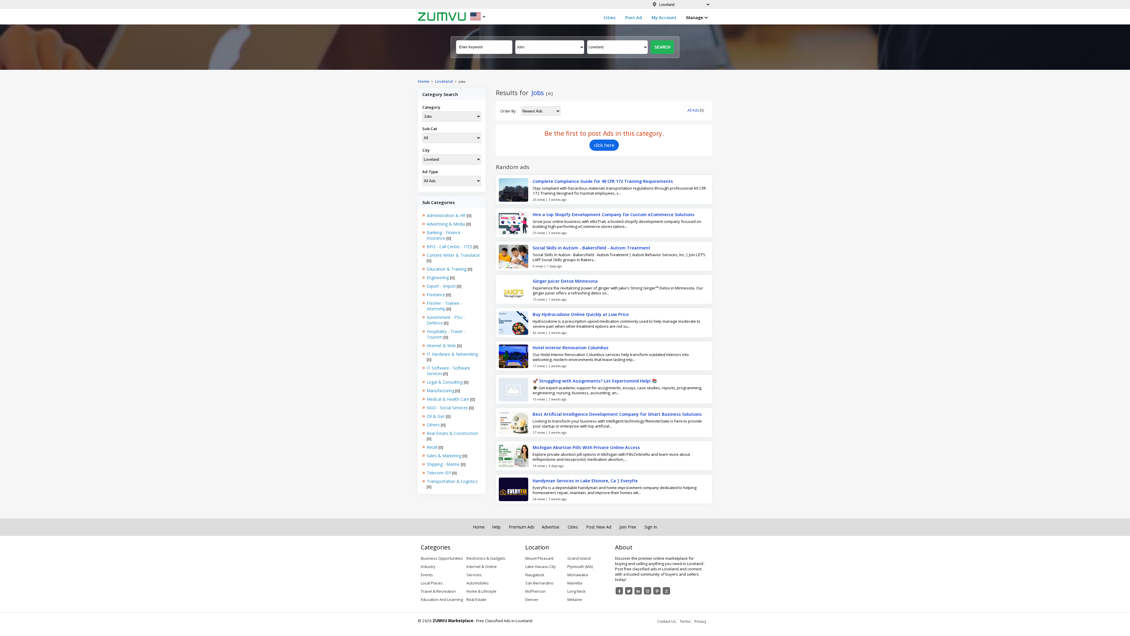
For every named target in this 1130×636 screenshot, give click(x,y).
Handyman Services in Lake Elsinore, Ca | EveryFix (585, 480)
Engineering (438, 277)
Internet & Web (442, 345)
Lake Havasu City (540, 566)
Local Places (432, 583)
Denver (532, 599)
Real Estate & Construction (452, 433)
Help (496, 527)
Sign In (650, 527)
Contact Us (666, 621)
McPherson (535, 591)
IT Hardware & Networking (452, 354)
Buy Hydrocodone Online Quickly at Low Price (581, 314)
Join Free (627, 527)
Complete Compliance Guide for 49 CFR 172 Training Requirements (603, 181)
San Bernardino (539, 583)
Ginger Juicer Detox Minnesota (565, 281)
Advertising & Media (446, 224)
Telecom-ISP (439, 473)
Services (474, 574)
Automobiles (477, 583)
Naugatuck (534, 574)
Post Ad (633, 17)
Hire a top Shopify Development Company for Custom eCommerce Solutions (613, 214)
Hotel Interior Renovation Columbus (571, 347)
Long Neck (576, 591)
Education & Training (447, 269)
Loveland (444, 81)
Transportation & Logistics (452, 481)
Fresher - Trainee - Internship (444, 306)
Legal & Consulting (445, 382)
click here (604, 145)
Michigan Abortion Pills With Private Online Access (586, 447)
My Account (664, 17)
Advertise (550, 527)
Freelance (436, 294)
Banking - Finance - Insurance (445, 235)
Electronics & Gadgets (485, 558)
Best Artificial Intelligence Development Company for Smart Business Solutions (617, 414)
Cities (610, 17)
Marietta (574, 583)
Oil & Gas (436, 416)
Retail (432, 447)
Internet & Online (481, 566)
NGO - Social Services (448, 407)
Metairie (574, 599)
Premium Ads (521, 527)
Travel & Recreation (438, 591)
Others (434, 425)
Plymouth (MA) (580, 566)
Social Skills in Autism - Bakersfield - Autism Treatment (591, 248)
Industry (428, 566)
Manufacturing (440, 390)
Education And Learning (442, 599)
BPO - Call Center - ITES (450, 246)
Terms (685, 621)
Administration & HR (447, 215)
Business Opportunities (442, 558)
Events (427, 574)
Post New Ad (598, 527)
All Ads (693, 110)
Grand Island (579, 558)
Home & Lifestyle (481, 591)
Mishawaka (577, 574)
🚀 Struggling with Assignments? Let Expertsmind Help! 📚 (595, 381)
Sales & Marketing (445, 455)
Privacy (700, 621)
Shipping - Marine (444, 464)
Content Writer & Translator (453, 255)
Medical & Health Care (448, 399)
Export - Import (441, 286)
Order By (508, 111)
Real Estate (476, 599)
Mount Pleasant (539, 558)
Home (423, 81)
